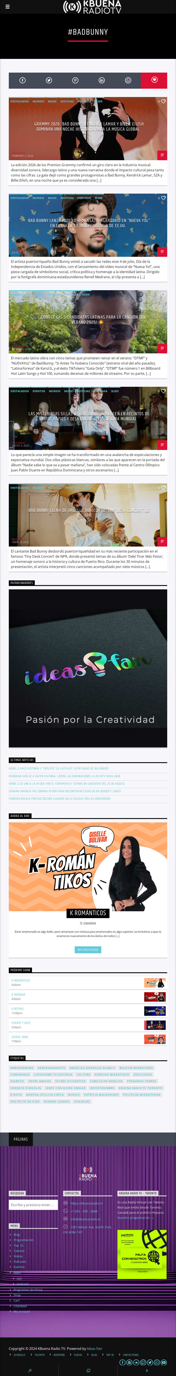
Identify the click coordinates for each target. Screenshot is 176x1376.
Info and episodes (88, 950)
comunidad (20, 1074)
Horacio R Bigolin (26, 1088)
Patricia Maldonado (101, 1095)
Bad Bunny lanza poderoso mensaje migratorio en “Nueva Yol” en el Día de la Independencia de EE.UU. (89, 223)
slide (98, 101)
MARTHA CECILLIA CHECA (45, 1095)
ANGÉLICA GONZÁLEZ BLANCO (92, 1068)
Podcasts (20, 1261)
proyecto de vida (25, 1101)
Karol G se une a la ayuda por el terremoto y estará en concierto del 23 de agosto (67, 784)
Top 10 (18, 1245)
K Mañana (18, 994)
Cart (17, 1300)
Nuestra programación (134, 1218)
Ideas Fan (94, 1348)
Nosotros (59, 1355)
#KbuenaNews (22, 1068)
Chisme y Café (21, 1023)
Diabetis (17, 1081)
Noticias (67, 101)
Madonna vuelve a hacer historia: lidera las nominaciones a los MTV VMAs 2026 (64, 776)
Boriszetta (18, 153)
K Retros (17, 1008)
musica (74, 1095)
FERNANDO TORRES (141, 1081)
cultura (83, 1074)
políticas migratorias (142, 1095)
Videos (18, 1256)
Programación (23, 1240)
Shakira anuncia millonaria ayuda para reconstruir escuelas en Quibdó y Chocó (65, 791)
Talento (19, 1251)
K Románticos (21, 980)
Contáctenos (131, 1355)
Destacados (20, 101)
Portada (84, 101)
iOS (19, 1279)
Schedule (20, 1355)
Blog (17, 1235)
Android (22, 1284)
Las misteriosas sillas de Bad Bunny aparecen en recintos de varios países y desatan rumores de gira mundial (89, 416)
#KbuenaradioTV (51, 1068)
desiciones (143, 1074)
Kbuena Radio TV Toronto (140, 1088)
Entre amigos (40, 1081)
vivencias (82, 1101)
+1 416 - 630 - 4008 (83, 1211)
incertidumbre (102, 1088)
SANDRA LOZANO (57, 1101)
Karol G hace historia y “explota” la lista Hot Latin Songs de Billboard (58, 768)
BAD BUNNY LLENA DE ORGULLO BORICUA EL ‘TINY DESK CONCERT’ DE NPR (89, 513)
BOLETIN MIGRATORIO (136, 1068)
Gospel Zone (20, 1037)
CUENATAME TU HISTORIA (53, 1074)
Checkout (20, 1306)
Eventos (39, 391)
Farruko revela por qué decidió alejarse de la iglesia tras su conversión (60, 799)
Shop (17, 1295)
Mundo (38, 101)
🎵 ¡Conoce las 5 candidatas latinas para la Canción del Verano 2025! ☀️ (89, 320)
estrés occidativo (70, 1081)
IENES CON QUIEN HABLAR (65, 1088)
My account (22, 1311)
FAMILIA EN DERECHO (106, 1081)
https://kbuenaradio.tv (86, 1203)
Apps (17, 1272)
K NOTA (16, 1095)
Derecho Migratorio (112, 1074)
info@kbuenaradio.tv (85, 1219)
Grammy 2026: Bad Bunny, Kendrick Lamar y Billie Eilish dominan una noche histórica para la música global (89, 126)
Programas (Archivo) (28, 1290)
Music (52, 101)
